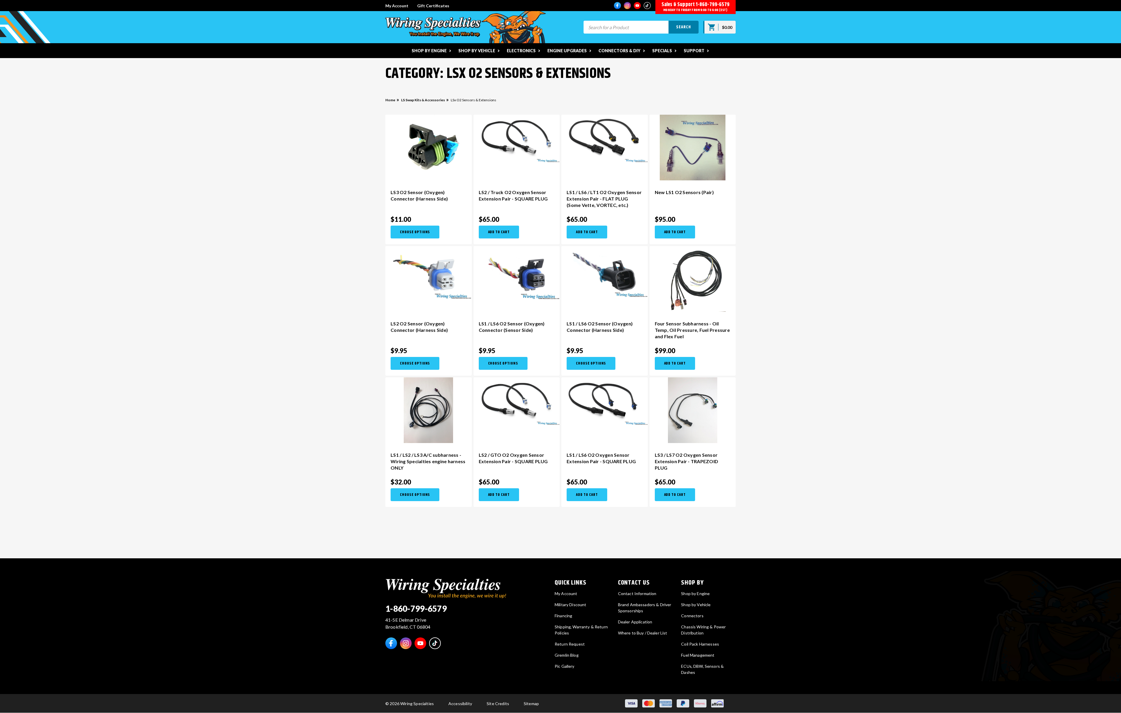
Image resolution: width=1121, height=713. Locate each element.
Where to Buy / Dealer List (642, 632)
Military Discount (570, 604)
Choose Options (415, 232)
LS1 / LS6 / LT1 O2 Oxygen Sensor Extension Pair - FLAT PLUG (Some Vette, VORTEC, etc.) (604, 198)
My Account (396, 5)
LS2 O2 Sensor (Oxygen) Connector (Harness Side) (419, 327)
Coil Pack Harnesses (700, 643)
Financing (563, 615)
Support (694, 50)
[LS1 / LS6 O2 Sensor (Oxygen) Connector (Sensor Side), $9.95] (517, 272)
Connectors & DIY (619, 50)
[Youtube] (637, 5)
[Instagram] (627, 5)
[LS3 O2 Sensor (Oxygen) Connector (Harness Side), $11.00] (428, 147)
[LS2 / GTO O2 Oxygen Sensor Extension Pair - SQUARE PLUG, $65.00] (517, 401)
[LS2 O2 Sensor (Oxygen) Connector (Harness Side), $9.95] (428, 272)
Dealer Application (635, 621)
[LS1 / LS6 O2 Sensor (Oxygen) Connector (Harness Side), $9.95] (604, 271)
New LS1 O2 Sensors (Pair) (684, 192)
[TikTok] (647, 5)
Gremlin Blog (567, 655)
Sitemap (531, 703)
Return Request (570, 643)
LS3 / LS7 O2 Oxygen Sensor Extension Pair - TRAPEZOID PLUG (686, 461)
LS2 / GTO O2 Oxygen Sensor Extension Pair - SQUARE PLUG (513, 458)
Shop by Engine (429, 50)
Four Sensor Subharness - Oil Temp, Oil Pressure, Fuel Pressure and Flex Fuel (692, 330)
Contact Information (637, 593)
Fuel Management (697, 655)
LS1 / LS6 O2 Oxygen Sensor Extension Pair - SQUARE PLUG (601, 458)
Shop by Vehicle (476, 50)
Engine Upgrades (567, 50)
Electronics (521, 50)
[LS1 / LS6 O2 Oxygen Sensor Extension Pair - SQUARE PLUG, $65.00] (604, 401)
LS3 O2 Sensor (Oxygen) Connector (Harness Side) (419, 195)
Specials (662, 50)
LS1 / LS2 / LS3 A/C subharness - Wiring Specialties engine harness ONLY (428, 461)
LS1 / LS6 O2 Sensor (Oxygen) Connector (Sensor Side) (512, 327)
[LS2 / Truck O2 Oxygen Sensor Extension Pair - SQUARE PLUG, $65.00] (517, 138)
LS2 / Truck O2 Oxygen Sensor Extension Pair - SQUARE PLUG (513, 195)
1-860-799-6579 (713, 5)
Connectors (692, 615)
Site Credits (498, 703)
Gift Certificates (433, 5)
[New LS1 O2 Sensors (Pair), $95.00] (693, 147)
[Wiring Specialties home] (445, 587)
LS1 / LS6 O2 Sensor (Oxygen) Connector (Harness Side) (600, 327)
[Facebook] (617, 5)
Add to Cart (499, 232)
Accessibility (460, 703)
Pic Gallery (565, 666)
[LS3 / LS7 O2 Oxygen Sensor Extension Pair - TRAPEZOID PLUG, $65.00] (693, 410)
